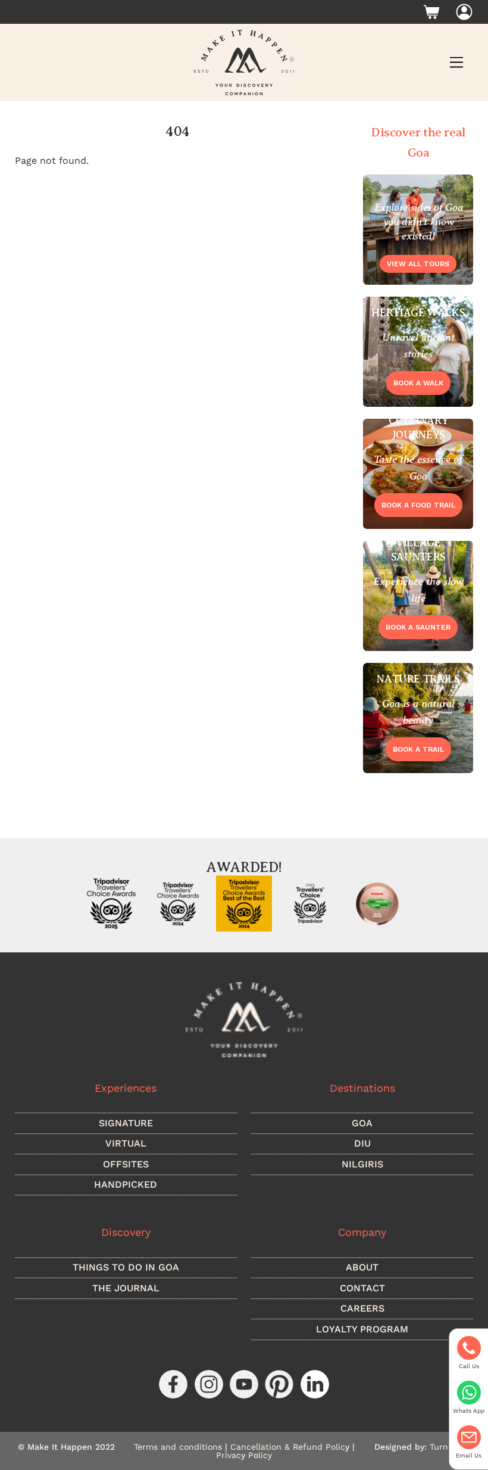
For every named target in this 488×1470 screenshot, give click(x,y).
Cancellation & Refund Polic (291, 1447)
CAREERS (362, 1308)
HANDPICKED (125, 1184)
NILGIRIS (362, 1164)
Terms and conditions (178, 1447)
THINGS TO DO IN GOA (126, 1267)
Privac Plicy (244, 1455)
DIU (362, 1143)
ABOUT (362, 1267)
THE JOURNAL (125, 1288)
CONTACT (362, 1288)
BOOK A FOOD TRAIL (418, 505)
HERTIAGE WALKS (418, 313)
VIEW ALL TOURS (418, 264)
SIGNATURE (126, 1123)
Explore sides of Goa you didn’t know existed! (418, 221)
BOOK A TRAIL (418, 749)
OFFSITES (126, 1164)
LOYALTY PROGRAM (362, 1329)
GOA (362, 1123)
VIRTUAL (125, 1143)
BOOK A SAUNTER (418, 627)
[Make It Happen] (244, 61)
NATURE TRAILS (418, 679)
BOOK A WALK (418, 383)
